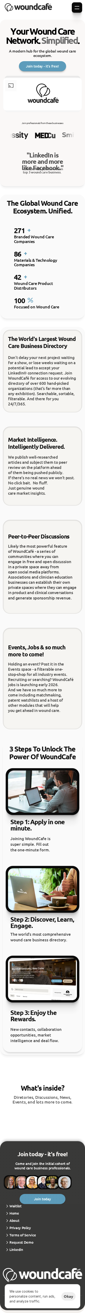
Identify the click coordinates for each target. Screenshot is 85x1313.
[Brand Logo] (28, 7)
